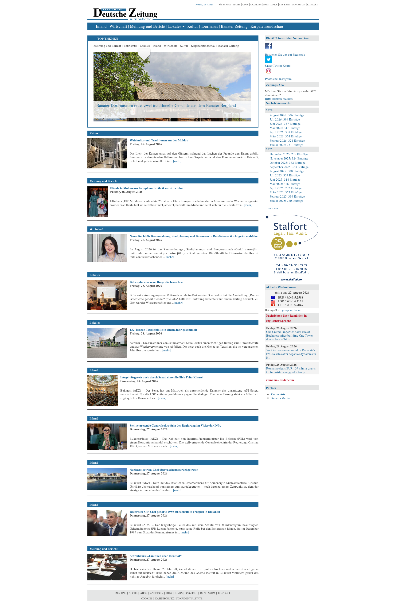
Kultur (192, 26)
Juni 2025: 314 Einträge (285, 179)
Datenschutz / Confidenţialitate (179, 598)
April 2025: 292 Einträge (286, 188)
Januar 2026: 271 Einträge (286, 145)
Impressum (298, 4)
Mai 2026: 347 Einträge (285, 128)
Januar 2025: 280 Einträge (286, 200)
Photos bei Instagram (278, 79)
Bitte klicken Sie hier (278, 99)
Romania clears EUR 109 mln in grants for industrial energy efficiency (291, 370)
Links (273, 4)
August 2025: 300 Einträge (287, 171)
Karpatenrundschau (266, 26)
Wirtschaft (118, 26)
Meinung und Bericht (147, 26)
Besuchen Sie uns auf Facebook (285, 54)
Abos (245, 4)
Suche (236, 4)
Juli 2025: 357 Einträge (285, 175)
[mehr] (176, 161)
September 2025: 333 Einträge (289, 167)
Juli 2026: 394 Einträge (285, 119)
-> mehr (273, 208)
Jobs (266, 4)
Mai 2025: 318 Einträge (285, 184)
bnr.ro (297, 310)
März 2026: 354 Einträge (286, 136)
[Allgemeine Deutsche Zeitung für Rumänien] (124, 11)
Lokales (174, 26)
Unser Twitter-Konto (278, 65)
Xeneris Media (280, 398)
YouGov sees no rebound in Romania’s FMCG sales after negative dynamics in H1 (291, 354)
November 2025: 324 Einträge (289, 158)
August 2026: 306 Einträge (287, 115)
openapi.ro (287, 310)
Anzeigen (256, 4)
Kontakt (312, 4)
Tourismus (209, 26)
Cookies (146, 598)
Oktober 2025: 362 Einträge (287, 162)
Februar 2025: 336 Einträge (287, 196)
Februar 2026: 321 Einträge (287, 140)
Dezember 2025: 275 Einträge (289, 154)
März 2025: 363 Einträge (286, 192)
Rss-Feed (284, 4)
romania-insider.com (280, 379)
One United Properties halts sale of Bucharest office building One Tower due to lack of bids (289, 335)
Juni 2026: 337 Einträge (285, 123)
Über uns (225, 4)
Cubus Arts (278, 394)
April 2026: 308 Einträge (286, 132)
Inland (101, 26)
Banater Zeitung (234, 26)
